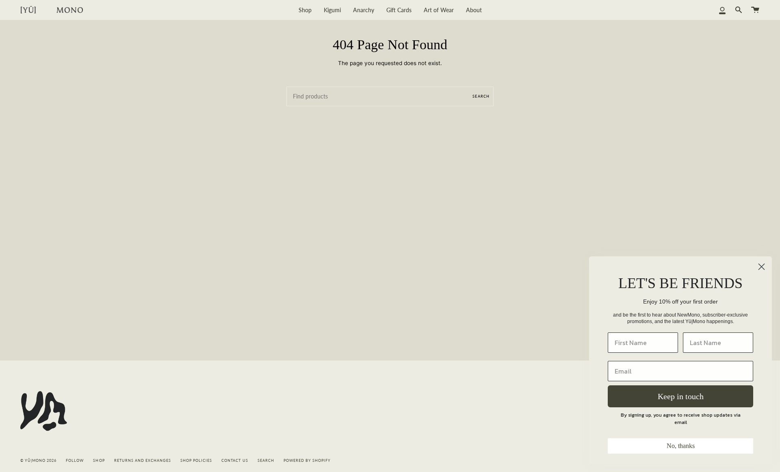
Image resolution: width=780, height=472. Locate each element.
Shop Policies (196, 461)
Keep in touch (681, 396)
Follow (75, 461)
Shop (98, 461)
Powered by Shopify (307, 461)
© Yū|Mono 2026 (38, 461)
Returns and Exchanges (142, 461)
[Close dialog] (761, 267)
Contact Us (234, 461)
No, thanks (681, 445)
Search (481, 96)
